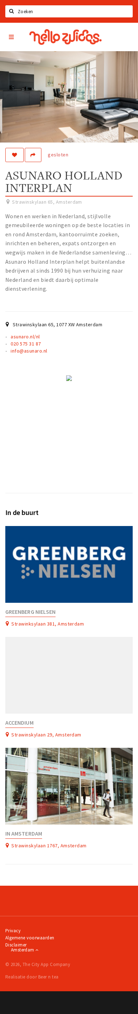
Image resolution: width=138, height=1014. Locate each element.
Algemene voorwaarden (29, 938)
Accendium (19, 722)
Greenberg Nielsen (30, 611)
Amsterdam (23, 950)
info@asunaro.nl (29, 351)
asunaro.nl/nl (25, 336)
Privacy (13, 931)
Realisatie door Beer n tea (31, 977)
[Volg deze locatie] (14, 155)
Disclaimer (16, 945)
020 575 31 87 (26, 343)
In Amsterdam (23, 833)
